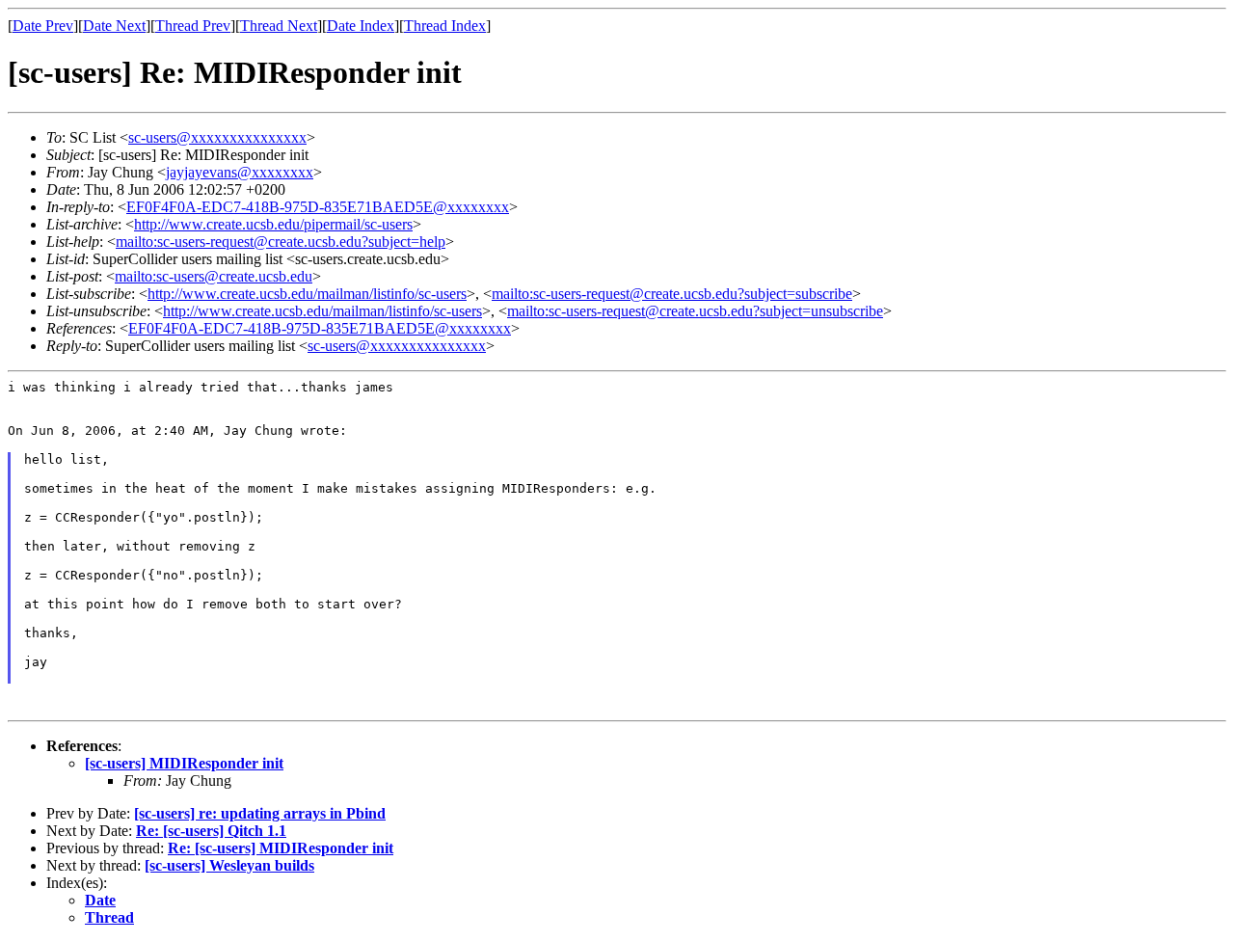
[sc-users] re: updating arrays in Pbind (260, 813)
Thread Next (278, 25)
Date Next (114, 25)
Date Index (360, 25)
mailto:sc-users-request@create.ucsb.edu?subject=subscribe (672, 293)
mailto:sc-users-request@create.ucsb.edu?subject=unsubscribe (695, 311)
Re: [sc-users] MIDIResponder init (280, 848)
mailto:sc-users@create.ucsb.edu (213, 276)
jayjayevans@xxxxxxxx (239, 172)
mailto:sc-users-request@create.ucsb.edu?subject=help (280, 241)
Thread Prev (192, 25)
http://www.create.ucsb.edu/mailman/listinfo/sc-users (307, 293)
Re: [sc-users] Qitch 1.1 (211, 830)
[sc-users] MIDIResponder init (184, 763)
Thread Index (445, 25)
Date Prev (43, 25)
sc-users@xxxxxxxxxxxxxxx (217, 137)
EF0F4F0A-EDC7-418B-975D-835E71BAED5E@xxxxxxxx (317, 207)
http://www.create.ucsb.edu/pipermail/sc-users (273, 224)
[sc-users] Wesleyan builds (229, 865)
